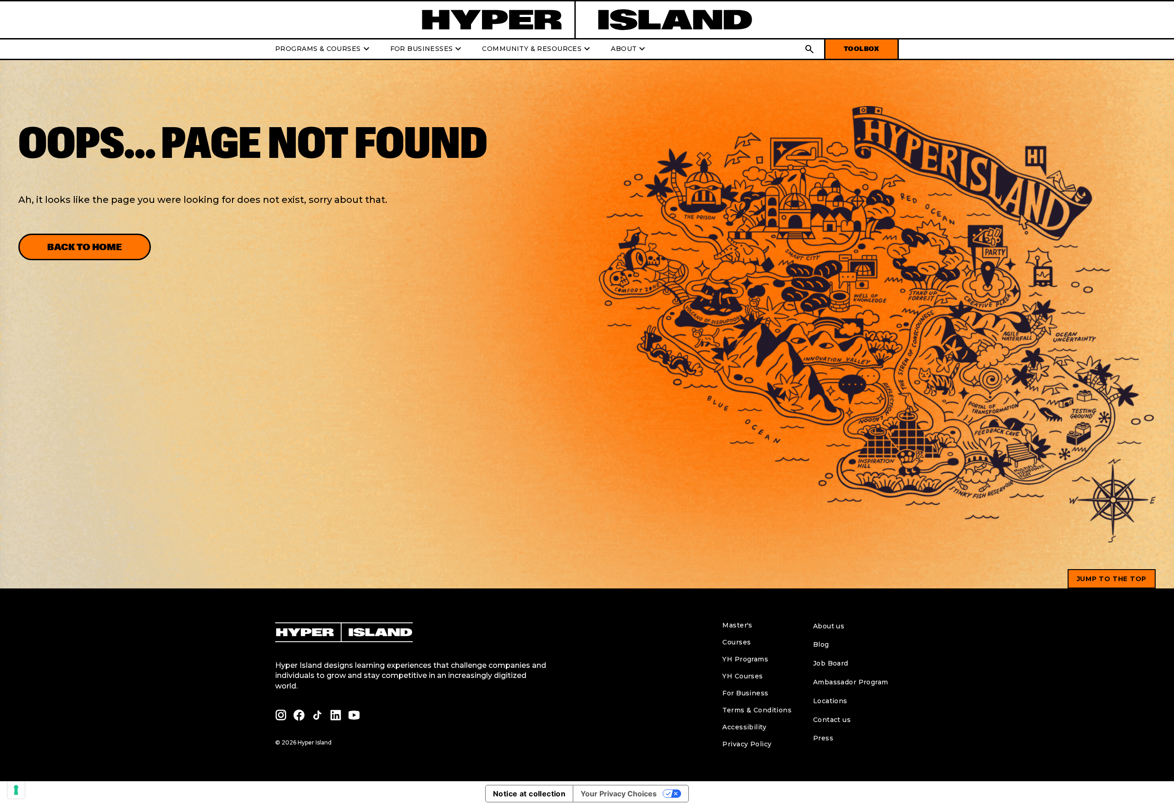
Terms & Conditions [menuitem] (757, 710)
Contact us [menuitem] (832, 720)
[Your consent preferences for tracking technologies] (16, 790)
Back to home (84, 246)
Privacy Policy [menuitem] (746, 744)
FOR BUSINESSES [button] (427, 49)
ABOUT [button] (629, 49)
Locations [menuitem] (830, 701)
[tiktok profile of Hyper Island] (317, 715)
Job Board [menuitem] (830, 663)
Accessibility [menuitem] (744, 727)
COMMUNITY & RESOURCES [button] (537, 49)
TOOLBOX (861, 49)
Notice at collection (529, 793)
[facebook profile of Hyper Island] (299, 715)
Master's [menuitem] (737, 625)
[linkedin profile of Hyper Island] (335, 715)
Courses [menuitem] (736, 642)
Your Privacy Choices (619, 793)
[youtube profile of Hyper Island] (354, 715)
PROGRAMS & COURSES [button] (323, 49)
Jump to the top (1112, 579)
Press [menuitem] (823, 738)
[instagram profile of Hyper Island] (280, 715)
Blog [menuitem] (821, 644)
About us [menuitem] (828, 626)
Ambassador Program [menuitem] (850, 682)
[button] (809, 49)
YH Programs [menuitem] (745, 659)
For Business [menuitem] (745, 693)
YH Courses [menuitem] (742, 676)
